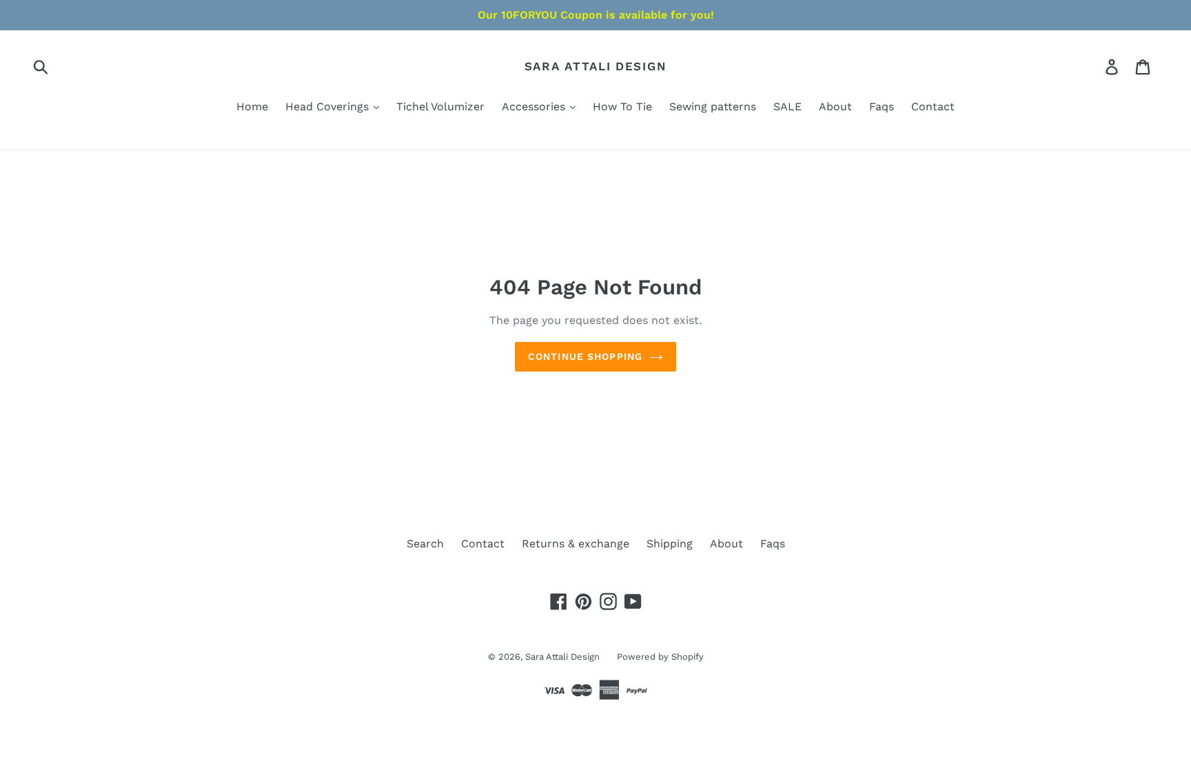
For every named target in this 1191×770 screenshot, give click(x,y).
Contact (933, 106)
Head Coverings (328, 106)
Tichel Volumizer (440, 106)
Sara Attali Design (596, 66)
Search (425, 543)
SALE (787, 106)
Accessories (535, 106)
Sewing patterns (712, 106)
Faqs (881, 106)
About (835, 106)
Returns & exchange (575, 543)
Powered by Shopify (660, 656)
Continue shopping (585, 356)
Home (252, 106)
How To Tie (622, 106)
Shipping (670, 543)
